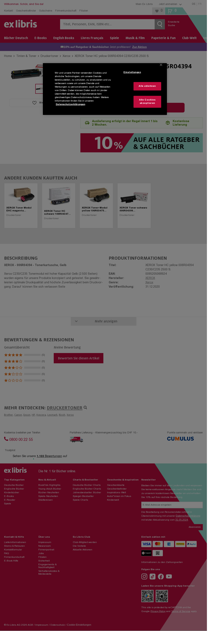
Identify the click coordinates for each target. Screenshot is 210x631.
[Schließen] (160, 64)
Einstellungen (132, 72)
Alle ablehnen (147, 86)
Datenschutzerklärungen (70, 104)
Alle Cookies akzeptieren (147, 101)
